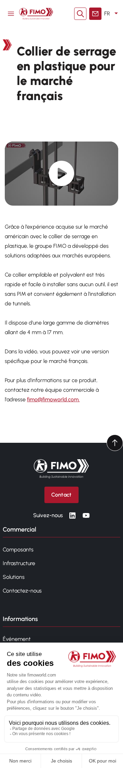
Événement (17, 639)
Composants (18, 549)
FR (107, 13)
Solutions (14, 577)
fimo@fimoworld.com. (53, 399)
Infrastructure (19, 563)
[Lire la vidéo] (61, 173)
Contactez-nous (22, 590)
